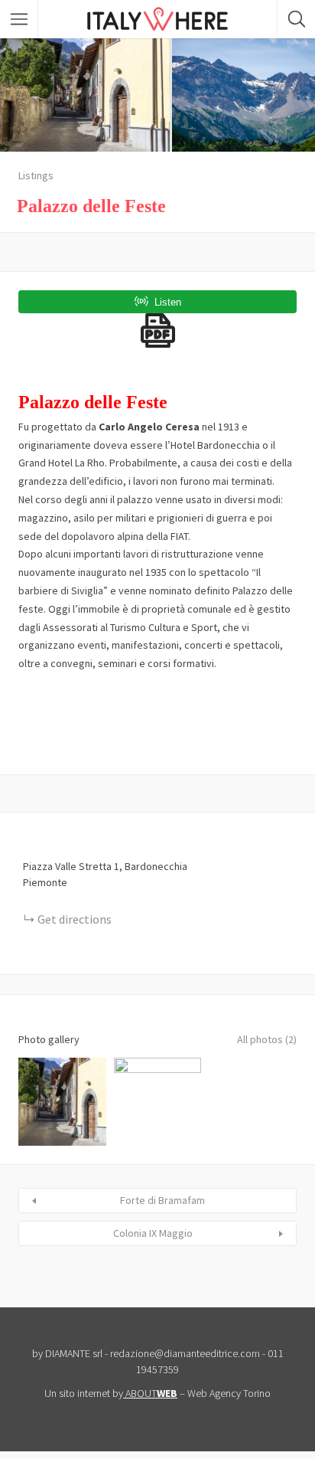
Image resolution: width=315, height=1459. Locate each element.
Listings (36, 175)
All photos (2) (267, 1039)
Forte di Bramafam (162, 1200)
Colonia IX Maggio (153, 1233)
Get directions (74, 919)
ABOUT (151, 1393)
